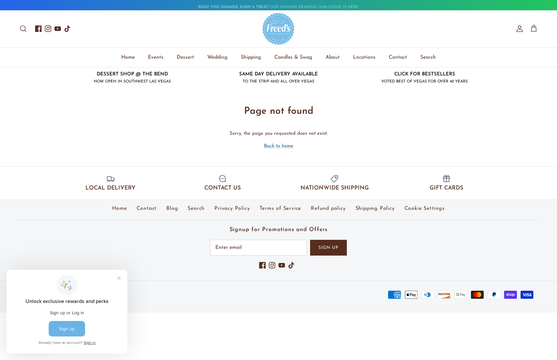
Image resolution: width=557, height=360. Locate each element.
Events (155, 57)
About (333, 57)
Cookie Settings (425, 208)
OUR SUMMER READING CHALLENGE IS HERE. (278, 6)
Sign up (328, 248)
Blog (172, 208)
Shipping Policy (375, 208)
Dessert (185, 57)
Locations (364, 57)
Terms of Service (280, 208)
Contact (398, 57)
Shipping (251, 57)
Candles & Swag (293, 57)
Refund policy (328, 208)
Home (128, 57)
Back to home (278, 146)
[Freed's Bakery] (278, 28)
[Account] (518, 29)
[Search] (23, 29)
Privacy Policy (232, 208)
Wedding (217, 57)
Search (428, 57)
